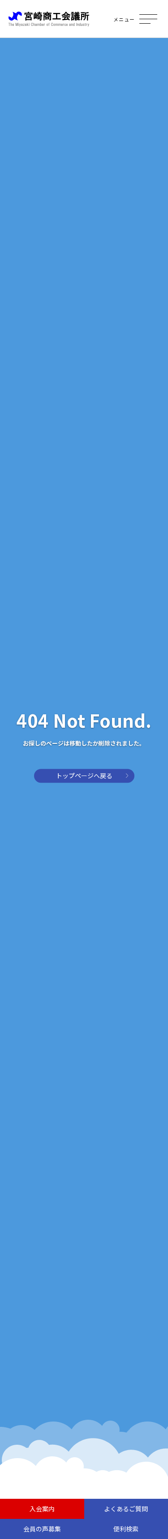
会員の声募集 (42, 1528)
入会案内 (42, 1508)
